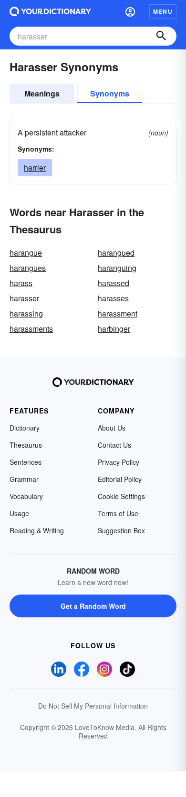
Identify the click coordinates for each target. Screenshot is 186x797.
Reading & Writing (37, 530)
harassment (117, 313)
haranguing (117, 267)
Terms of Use (118, 513)
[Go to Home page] (50, 11)
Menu (163, 11)
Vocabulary (26, 496)
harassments (31, 328)
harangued (116, 252)
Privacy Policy (118, 462)
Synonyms (109, 93)
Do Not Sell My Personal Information (93, 706)
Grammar (24, 479)
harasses (113, 298)
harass (21, 283)
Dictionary (25, 427)
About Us (111, 427)
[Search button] (161, 36)
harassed (113, 283)
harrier (35, 167)
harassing (26, 313)
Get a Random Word (93, 606)
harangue (26, 252)
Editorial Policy (120, 479)
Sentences (25, 462)
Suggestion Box (121, 530)
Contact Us (114, 445)
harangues (28, 267)
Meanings (42, 93)
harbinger (114, 328)
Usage (19, 513)
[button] (130, 11)
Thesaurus (26, 445)
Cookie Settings (121, 496)
